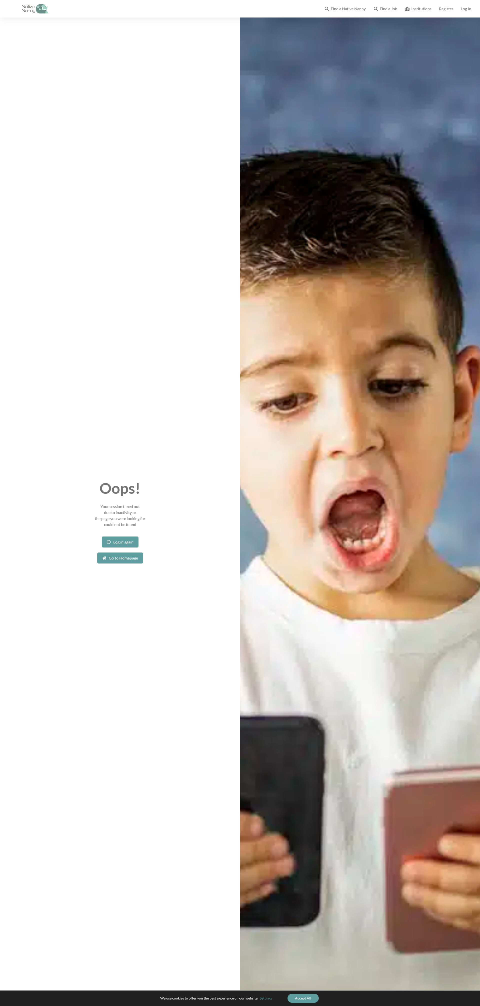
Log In (466, 8)
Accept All (303, 998)
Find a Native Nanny (347, 8)
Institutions (421, 8)
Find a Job (387, 8)
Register (446, 8)
